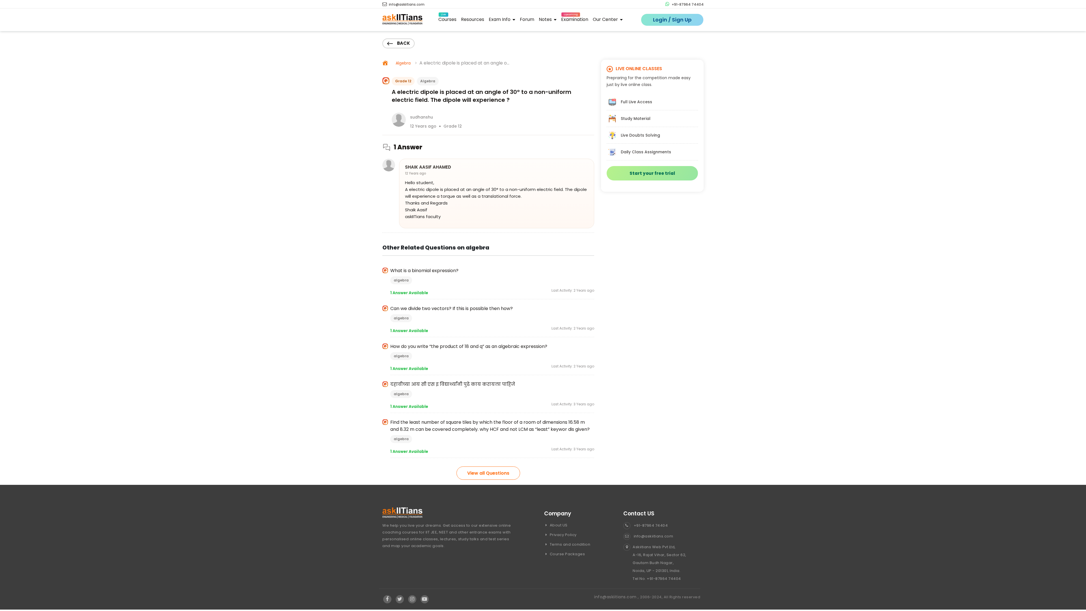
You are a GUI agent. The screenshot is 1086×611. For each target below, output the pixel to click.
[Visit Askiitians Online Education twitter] (400, 599)
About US (558, 525)
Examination (574, 18)
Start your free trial (652, 173)
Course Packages (567, 554)
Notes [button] (546, 19)
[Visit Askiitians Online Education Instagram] (412, 599)
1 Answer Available (409, 293)
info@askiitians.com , (617, 597)
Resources (472, 19)
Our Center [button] (606, 19)
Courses (447, 18)
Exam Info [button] (500, 19)
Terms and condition (569, 544)
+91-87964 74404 (687, 4)
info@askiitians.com (406, 4)
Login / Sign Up (672, 19)
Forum (527, 19)
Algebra (403, 63)
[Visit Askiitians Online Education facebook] (387, 599)
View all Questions (488, 473)
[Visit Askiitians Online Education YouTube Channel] (424, 599)
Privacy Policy (563, 534)
